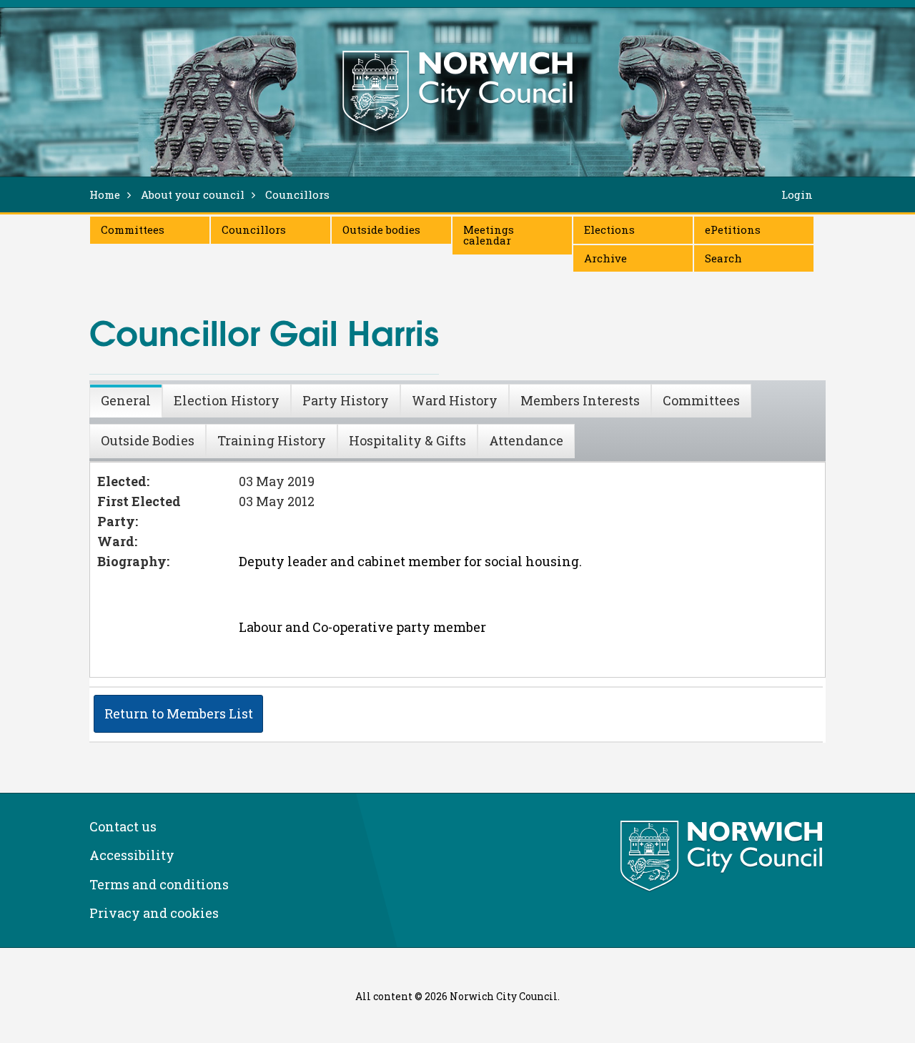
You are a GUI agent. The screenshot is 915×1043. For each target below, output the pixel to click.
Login (797, 194)
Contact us (123, 826)
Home (104, 194)
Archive (605, 258)
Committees (132, 229)
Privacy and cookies (154, 912)
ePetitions (733, 229)
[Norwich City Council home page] (457, 90)
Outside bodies (381, 229)
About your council (192, 194)
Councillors (254, 229)
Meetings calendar (488, 234)
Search (723, 258)
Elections (609, 229)
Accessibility (131, 855)
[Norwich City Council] (723, 856)
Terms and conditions (159, 884)
